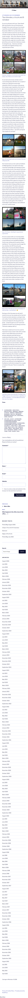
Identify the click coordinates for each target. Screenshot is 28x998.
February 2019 (6, 834)
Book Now (2, 997)
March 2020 (5, 794)
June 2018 (5, 858)
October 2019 (5, 810)
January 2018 (5, 873)
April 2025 (5, 609)
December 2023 (6, 658)
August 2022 (5, 706)
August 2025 (5, 597)
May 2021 (4, 752)
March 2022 (5, 722)
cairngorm (18, 419)
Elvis (13, 427)
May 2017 (4, 898)
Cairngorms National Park (12, 424)
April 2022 (5, 718)
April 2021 (5, 755)
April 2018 (5, 864)
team (6, 431)
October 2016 (5, 919)
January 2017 (5, 910)
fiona (6, 428)
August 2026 (5, 561)
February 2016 (6, 943)
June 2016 (5, 931)
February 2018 (6, 870)
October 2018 (5, 846)
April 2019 (5, 828)
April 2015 (5, 973)
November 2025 (6, 588)
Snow (6, 416)
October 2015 (5, 955)
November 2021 (6, 734)
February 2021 (6, 761)
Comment (5, 445)
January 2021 (5, 764)
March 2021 (5, 758)
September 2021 (6, 740)
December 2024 (6, 621)
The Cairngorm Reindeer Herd (11, 3)
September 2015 (6, 958)
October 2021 (5, 737)
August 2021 (5, 743)
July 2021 (4, 746)
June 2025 (5, 603)
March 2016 (5, 940)
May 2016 (4, 934)
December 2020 (6, 767)
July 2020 (4, 782)
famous (20, 427)
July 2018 (4, 855)
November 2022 (6, 697)
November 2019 (6, 806)
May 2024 (5, 643)
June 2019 (5, 822)
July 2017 (4, 891)
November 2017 (6, 879)
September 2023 (6, 667)
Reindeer (17, 15)
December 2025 (6, 585)
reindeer (10, 429)
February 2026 (6, 579)
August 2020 (5, 779)
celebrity (7, 425)
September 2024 (6, 631)
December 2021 (6, 731)
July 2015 (4, 964)
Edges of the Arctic (7, 533)
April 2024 (5, 646)
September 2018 (6, 849)
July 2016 (4, 928)
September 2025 (6, 594)
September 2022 (6, 703)
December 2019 (6, 803)
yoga (18, 431)
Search (4, 548)
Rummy (16, 429)
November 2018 (6, 843)
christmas (14, 425)
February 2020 (6, 797)
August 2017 (5, 888)
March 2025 (5, 612)
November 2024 (6, 624)
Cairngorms (8, 410)
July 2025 (4, 600)
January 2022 (5, 728)
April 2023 (5, 682)
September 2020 (6, 776)
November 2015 (6, 952)
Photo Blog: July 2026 (8, 537)
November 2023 (6, 661)
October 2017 (5, 882)
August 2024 (5, 634)
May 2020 (5, 788)
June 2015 (5, 967)
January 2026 (5, 582)
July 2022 (4, 709)
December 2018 (6, 840)
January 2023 (5, 691)
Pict (5, 429)
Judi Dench (16, 428)
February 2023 (6, 688)
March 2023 (5, 685)
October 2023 (6, 664)
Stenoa (20, 429)
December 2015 (6, 949)
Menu (14, 10)
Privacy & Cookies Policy (8, 990)
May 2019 (4, 825)
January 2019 (5, 837)
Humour (12, 412)
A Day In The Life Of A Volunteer (10, 527)
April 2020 (5, 791)
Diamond (4, 530)
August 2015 (5, 961)
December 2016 (6, 913)
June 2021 (5, 749)
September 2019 (6, 813)
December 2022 (6, 694)
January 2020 (5, 800)
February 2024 (6, 652)
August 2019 (5, 816)
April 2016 (5, 937)
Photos (12, 414)
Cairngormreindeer (10, 423)
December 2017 (6, 876)
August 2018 (5, 852)
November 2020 (6, 770)
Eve (16, 427)
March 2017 (5, 904)
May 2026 (5, 570)
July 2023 (4, 673)
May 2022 (4, 715)
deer (9, 427)
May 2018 (4, 861)
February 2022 (6, 725)
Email (4, 473)
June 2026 (5, 567)
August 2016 (5, 925)
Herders (15, 411)
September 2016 (6, 922)
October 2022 (6, 700)
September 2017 (6, 885)
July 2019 (4, 819)
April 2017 (5, 901)
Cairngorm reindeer (10, 421)
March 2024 (5, 649)
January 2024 (5, 655)
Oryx (21, 428)
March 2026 (5, 576)
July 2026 (4, 564)
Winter (10, 416)
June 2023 (5, 676)
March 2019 (5, 831)
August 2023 (5, 670)
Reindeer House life (10, 415)
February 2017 (6, 907)
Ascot (12, 419)
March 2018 (5, 867)
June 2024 (5, 640)
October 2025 (6, 591)
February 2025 (6, 615)
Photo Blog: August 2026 (8, 524)
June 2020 (5, 785)
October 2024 (6, 627)
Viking (14, 431)
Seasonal (20, 415)
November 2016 (6, 916)
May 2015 (4, 970)
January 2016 (5, 946)
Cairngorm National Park (12, 420)
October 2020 (6, 773)
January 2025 (5, 618)
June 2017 (5, 894)
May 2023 (5, 679)
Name (4, 466)
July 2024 (4, 637)
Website (4, 481)
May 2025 (5, 606)
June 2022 (5, 712)
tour (9, 431)
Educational (8, 411)
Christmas (16, 410)
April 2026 (5, 573)
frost (10, 428)
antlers (6, 419)
